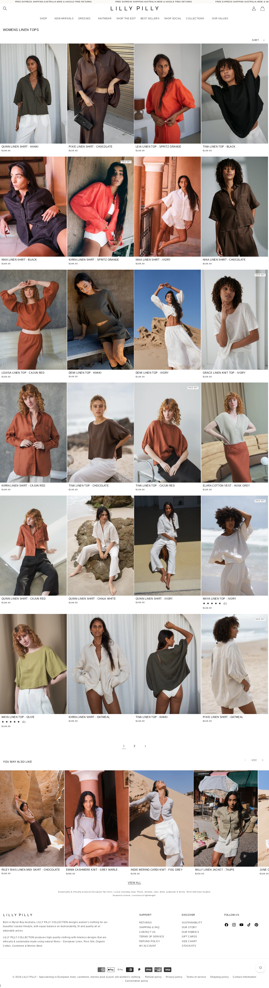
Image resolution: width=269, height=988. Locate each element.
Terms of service (196, 977)
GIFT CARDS (189, 936)
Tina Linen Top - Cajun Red (155, 485)
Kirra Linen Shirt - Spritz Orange (94, 259)
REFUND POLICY (149, 941)
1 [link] (124, 746)
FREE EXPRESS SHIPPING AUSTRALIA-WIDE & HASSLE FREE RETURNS (53, 2)
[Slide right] (262, 760)
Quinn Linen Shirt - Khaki (20, 146)
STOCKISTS (189, 945)
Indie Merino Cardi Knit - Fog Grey (157, 869)
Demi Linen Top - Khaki (85, 372)
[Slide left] (245, 760)
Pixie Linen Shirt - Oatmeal (223, 717)
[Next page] (145, 746)
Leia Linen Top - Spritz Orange (158, 146)
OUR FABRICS (190, 932)
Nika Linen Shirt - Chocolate (224, 259)
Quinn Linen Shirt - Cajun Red (23, 598)
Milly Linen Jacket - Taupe (214, 869)
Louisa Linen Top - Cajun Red (23, 372)
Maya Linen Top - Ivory (219, 598)
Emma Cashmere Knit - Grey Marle (92, 869)
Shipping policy (219, 977)
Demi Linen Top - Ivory (152, 372)
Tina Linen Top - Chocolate (89, 485)
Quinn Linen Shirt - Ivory (154, 598)
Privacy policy (174, 977)
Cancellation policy (136, 981)
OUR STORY (189, 927)
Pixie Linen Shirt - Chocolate (90, 146)
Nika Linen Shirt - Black (19, 259)
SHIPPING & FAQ (149, 927)
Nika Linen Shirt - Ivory (153, 259)
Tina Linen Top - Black (219, 146)
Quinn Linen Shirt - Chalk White (92, 598)
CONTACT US (147, 932)
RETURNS (145, 922)
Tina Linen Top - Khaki (152, 717)
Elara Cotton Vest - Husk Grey (226, 485)
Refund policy (153, 977)
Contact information (244, 977)
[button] (5, 8)
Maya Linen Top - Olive (18, 717)
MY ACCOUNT (147, 945)
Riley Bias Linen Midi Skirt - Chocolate (31, 869)
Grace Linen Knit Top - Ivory (224, 372)
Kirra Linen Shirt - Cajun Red (23, 485)
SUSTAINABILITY (192, 922)
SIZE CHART (189, 941)
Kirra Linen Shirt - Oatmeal (89, 717)
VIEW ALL (134, 882)
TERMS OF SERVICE (151, 936)
